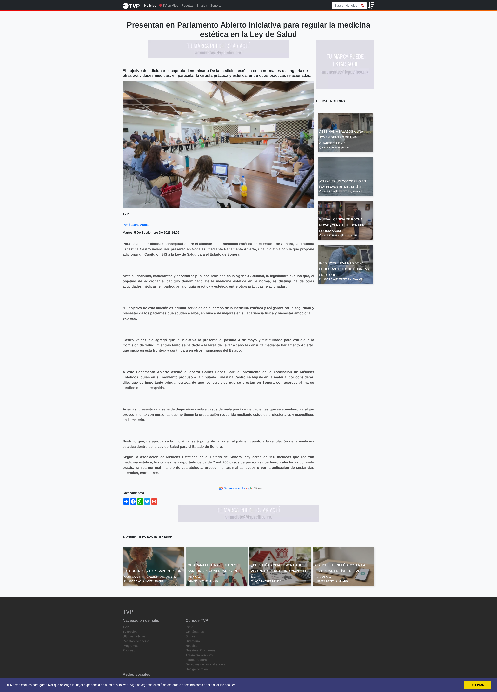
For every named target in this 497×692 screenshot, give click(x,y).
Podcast (129, 650)
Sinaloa (201, 5)
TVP (126, 627)
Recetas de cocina (136, 641)
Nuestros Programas (200, 650)
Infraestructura (196, 659)
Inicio (189, 627)
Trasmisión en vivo (199, 655)
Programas (131, 645)
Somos (191, 636)
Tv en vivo (130, 631)
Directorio (193, 641)
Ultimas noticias (134, 636)
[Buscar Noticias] (363, 5)
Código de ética (197, 669)
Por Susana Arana (136, 224)
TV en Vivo (170, 5)
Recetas (187, 5)
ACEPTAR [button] (477, 685)
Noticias (150, 5)
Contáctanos (195, 631)
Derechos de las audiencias (205, 664)
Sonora (215, 5)
